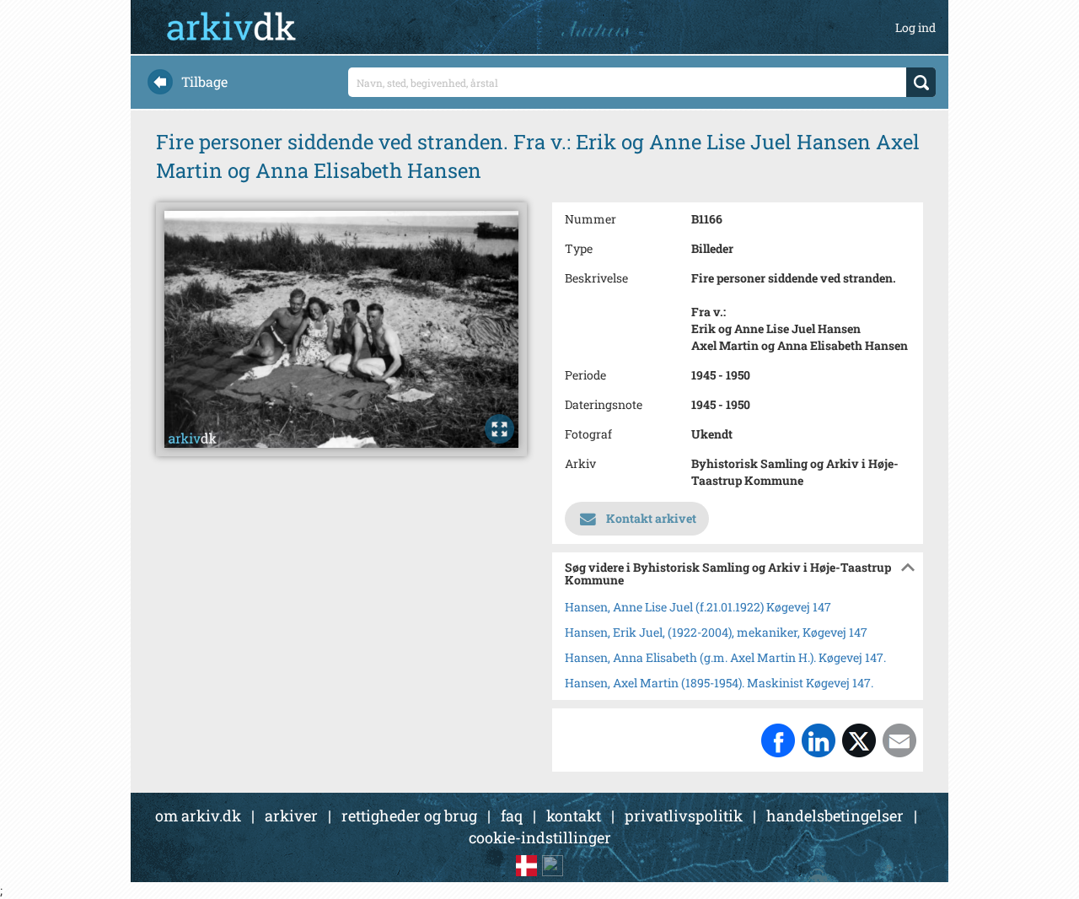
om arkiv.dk (198, 815)
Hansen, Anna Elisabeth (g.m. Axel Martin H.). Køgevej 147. (725, 657)
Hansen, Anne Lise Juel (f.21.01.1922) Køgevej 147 (698, 607)
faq (512, 815)
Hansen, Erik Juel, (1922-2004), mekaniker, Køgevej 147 (716, 632)
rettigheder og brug (409, 815)
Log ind (915, 27)
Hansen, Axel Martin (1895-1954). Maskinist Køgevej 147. (719, 683)
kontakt (573, 815)
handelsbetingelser (835, 815)
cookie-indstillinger (540, 837)
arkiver (291, 815)
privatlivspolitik (684, 815)
